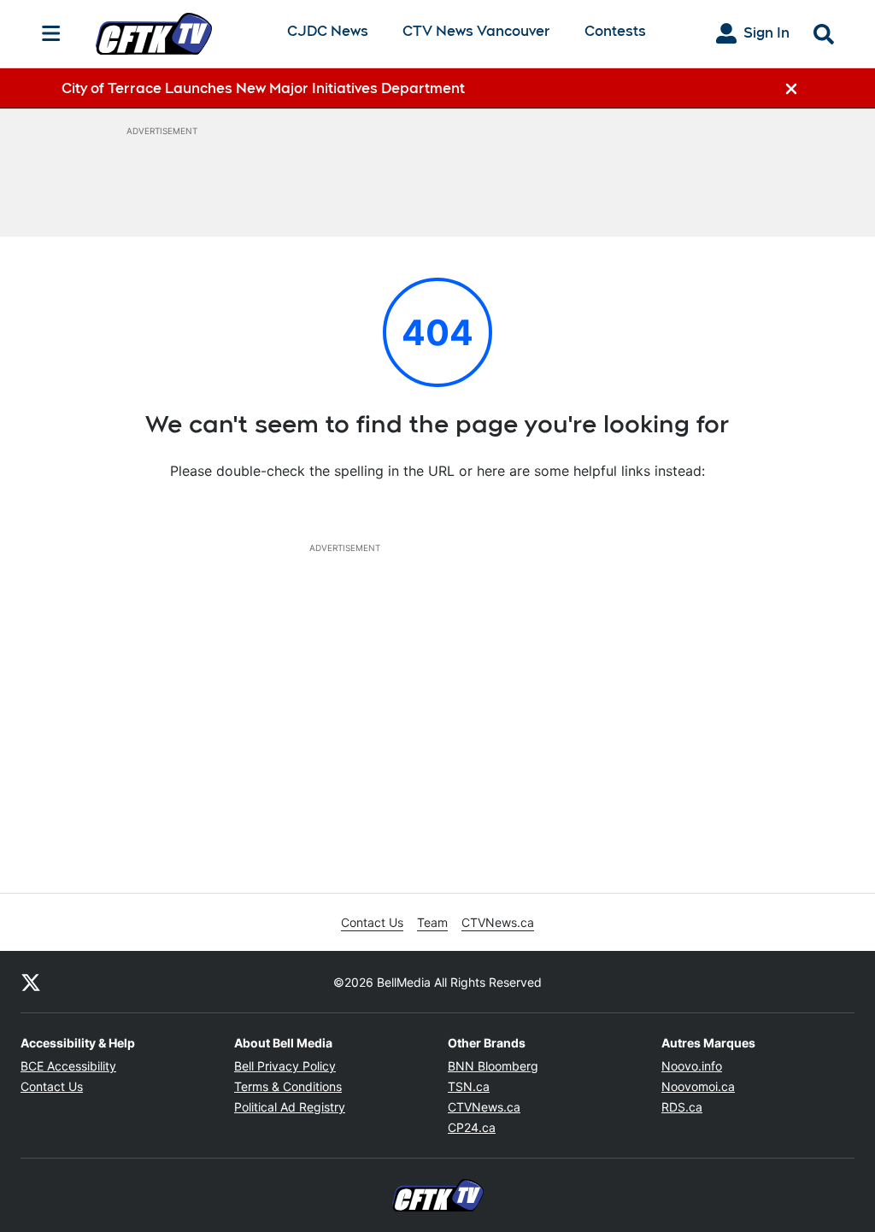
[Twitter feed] (31, 981)
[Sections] (51, 33)
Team (432, 922)
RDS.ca (681, 1107)
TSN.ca (469, 1086)
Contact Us (372, 922)
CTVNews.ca (497, 922)
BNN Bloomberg (493, 1066)
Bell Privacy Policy (285, 1066)
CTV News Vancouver (476, 32)
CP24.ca (472, 1127)
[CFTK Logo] (178, 33)
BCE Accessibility (68, 1066)
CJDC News (327, 32)
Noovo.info (691, 1066)
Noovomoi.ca (698, 1086)
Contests (615, 31)
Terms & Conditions (288, 1086)
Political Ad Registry (289, 1107)
